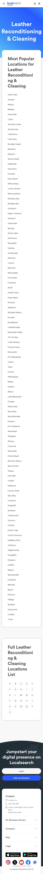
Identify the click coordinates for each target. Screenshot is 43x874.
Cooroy (11, 263)
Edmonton (12, 169)
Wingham (12, 436)
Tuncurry (11, 520)
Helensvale (12, 223)
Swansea (11, 510)
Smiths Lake (13, 530)
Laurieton (12, 500)
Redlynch (12, 307)
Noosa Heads (13, 159)
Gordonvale (13, 253)
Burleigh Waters (15, 312)
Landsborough (14, 327)
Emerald (11, 174)
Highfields (12, 164)
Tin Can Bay (13, 337)
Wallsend (12, 485)
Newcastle (12, 352)
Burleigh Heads (14, 144)
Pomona (11, 302)
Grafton (11, 386)
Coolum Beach (14, 188)
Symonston (12, 609)
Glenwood (12, 238)
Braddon (11, 604)
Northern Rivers (14, 461)
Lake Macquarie (14, 396)
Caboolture (12, 134)
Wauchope (12, 431)
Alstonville (12, 451)
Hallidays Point (14, 540)
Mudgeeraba (13, 203)
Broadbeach (13, 322)
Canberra (12, 545)
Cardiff (11, 480)
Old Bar (11, 525)
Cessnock (12, 446)
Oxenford (12, 282)
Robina (11, 104)
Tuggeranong (13, 550)
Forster (11, 372)
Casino (11, 362)
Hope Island (13, 297)
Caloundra (12, 139)
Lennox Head (13, 490)
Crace (10, 619)
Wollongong (13, 376)
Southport (12, 208)
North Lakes (13, 233)
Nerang (11, 228)
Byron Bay (12, 411)
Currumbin (12, 277)
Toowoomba (13, 129)
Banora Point (13, 466)
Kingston (11, 560)
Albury (10, 391)
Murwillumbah (14, 416)
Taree (10, 367)
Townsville (12, 114)
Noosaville (12, 243)
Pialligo (11, 599)
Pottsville (12, 475)
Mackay (11, 109)
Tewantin (12, 218)
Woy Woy (12, 495)
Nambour (12, 149)
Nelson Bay (12, 406)
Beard (10, 589)
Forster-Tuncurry (15, 535)
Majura (11, 570)
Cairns (10, 119)
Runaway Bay (13, 198)
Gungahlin (12, 555)
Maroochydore (14, 193)
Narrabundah (13, 575)
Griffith (11, 565)
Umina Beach (13, 456)
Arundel (11, 317)
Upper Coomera (15, 213)
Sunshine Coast (14, 124)
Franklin (11, 614)
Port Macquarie (14, 357)
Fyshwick (12, 580)
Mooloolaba (13, 273)
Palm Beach (13, 179)
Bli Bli (10, 287)
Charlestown (13, 515)
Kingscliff (12, 505)
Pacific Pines (13, 292)
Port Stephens (14, 426)
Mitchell (11, 584)
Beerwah (11, 268)
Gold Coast (12, 94)
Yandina (11, 248)
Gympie (11, 99)
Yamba (10, 471)
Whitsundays (13, 183)
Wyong (11, 441)
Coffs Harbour (14, 342)
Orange (11, 401)
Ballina (10, 381)
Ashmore (12, 258)
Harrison (11, 594)
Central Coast (14, 347)
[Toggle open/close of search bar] (35, 4)
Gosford (11, 421)
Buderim (11, 154)
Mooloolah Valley (15, 332)
